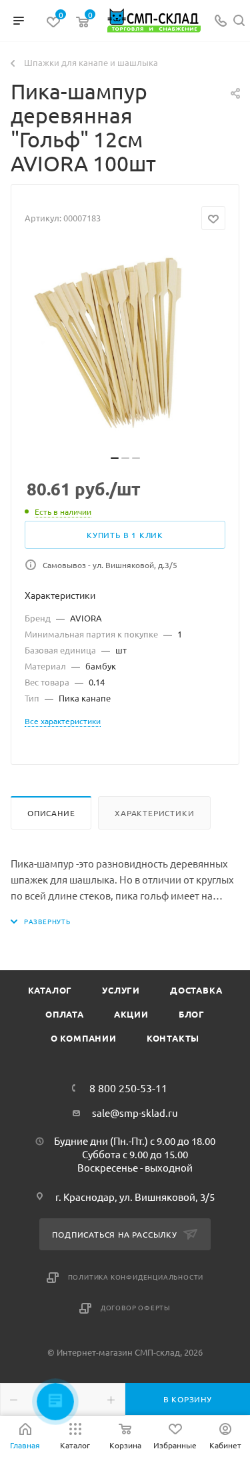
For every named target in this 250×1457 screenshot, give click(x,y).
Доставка (196, 990)
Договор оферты (136, 1307)
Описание (51, 813)
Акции (131, 1014)
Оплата (64, 1014)
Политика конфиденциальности (136, 1277)
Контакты (173, 1038)
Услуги (121, 990)
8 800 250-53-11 (128, 1087)
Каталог (50, 990)
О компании (84, 1038)
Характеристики (154, 813)
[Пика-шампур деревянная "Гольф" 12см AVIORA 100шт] (125, 347)
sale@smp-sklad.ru (135, 1112)
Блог (192, 1014)
